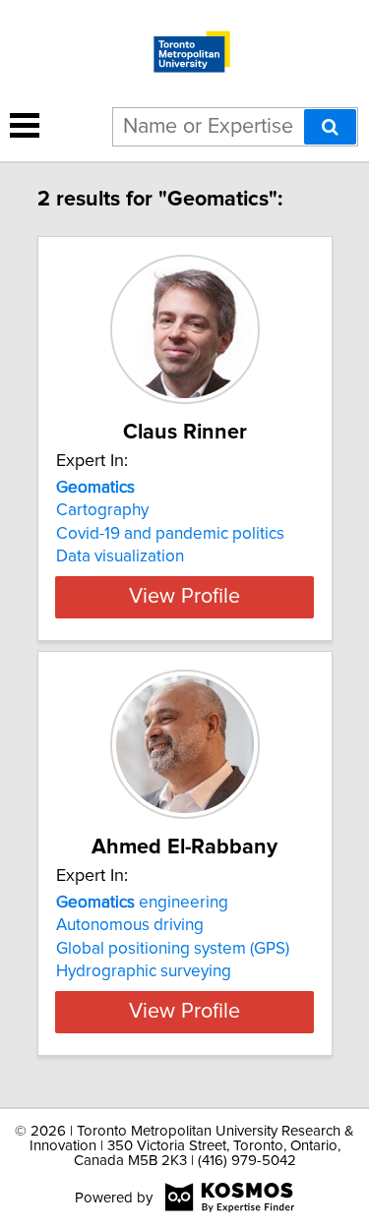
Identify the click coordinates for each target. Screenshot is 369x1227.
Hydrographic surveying (143, 971)
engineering (142, 902)
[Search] (330, 127)
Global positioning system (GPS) (172, 949)
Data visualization (120, 556)
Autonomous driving (130, 925)
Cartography (102, 510)
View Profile (184, 597)
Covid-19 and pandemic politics (170, 534)
